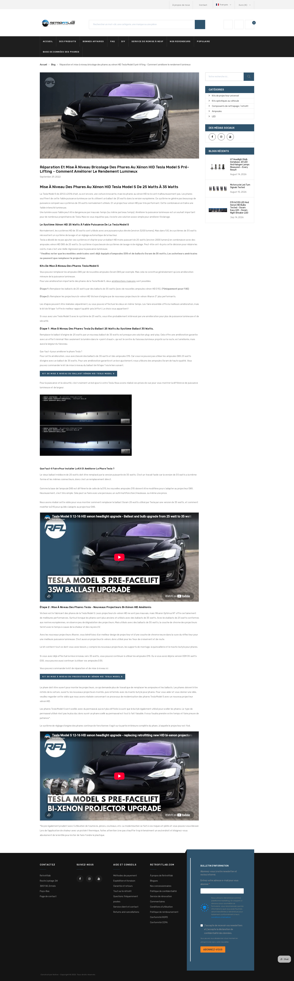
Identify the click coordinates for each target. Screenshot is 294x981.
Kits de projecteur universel (225, 95)
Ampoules (217, 111)
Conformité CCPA (159, 922)
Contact (203, 5)
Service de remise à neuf (147, 41)
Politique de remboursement (164, 912)
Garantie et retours (123, 886)
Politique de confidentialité (163, 891)
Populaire (203, 41)
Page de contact (48, 896)
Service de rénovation (161, 896)
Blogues (154, 881)
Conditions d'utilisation (161, 907)
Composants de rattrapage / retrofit (230, 106)
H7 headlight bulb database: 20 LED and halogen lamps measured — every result (239, 164)
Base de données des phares (61, 52)
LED (214, 116)
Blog (53, 64)
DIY (123, 41)
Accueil (48, 41)
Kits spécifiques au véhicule (225, 101)
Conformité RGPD (159, 917)
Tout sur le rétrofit (122, 891)
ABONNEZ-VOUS (212, 949)
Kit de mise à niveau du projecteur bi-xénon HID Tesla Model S (82, 677)
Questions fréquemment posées (125, 899)
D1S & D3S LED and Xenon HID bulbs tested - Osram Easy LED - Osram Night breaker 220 (239, 207)
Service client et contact (125, 907)
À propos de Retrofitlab (161, 875)
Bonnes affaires (93, 41)
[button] (224, 5)
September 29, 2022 (50, 177)
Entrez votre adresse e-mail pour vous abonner (219, 882)
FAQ (112, 41)
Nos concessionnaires (160, 886)
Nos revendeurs (180, 41)
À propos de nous (181, 5)
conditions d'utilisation (221, 917)
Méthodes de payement (125, 875)
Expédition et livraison (124, 881)
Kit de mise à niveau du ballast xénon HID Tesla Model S (78, 374)
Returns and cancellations (126, 912)
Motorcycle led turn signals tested (240, 186)
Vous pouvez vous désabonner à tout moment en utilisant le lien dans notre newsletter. (219, 940)
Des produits (67, 41)
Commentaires (157, 901)
